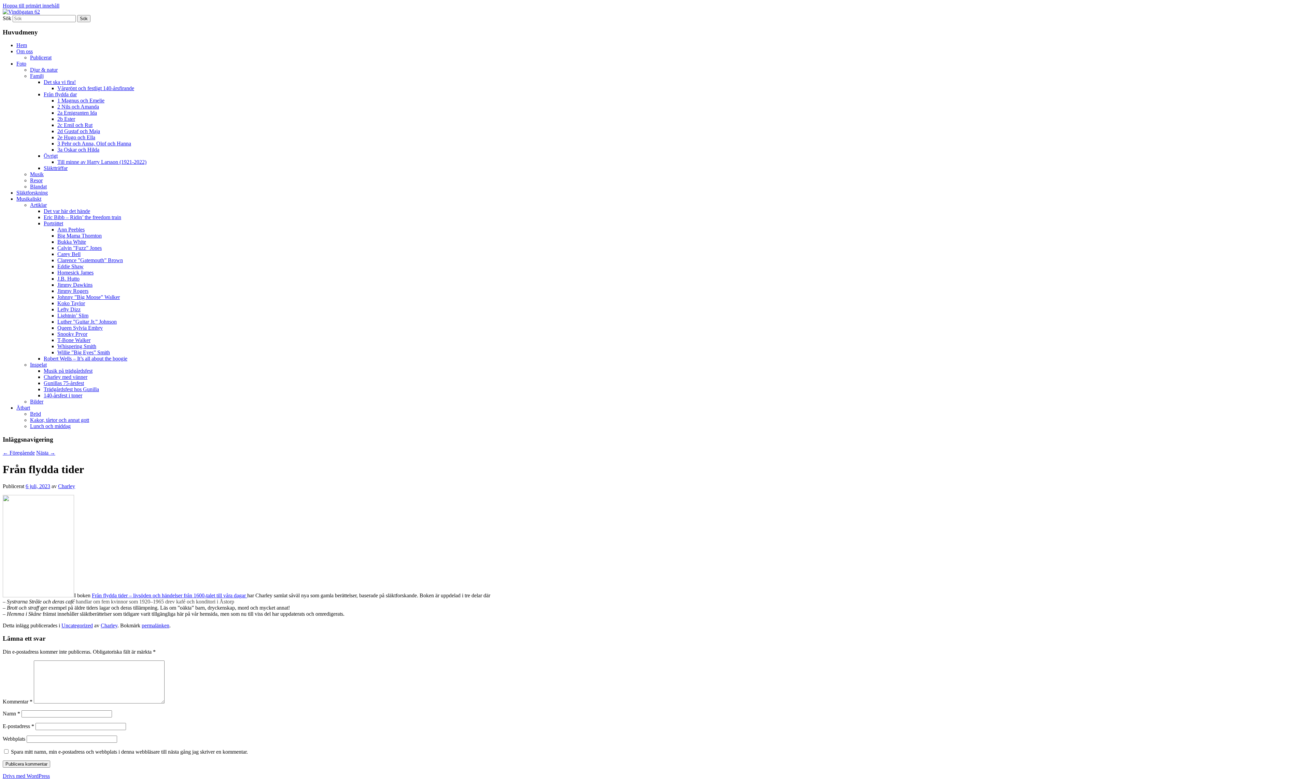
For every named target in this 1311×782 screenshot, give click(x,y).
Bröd (35, 414)
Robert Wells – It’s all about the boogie (85, 358)
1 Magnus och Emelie (80, 100)
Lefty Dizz (69, 309)
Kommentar (17, 702)
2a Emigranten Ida (77, 113)
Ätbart (23, 408)
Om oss (24, 51)
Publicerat (41, 57)
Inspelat (38, 365)
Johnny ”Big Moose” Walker (88, 297)
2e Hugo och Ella (76, 137)
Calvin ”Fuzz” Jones (79, 248)
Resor (36, 180)
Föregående (19, 453)
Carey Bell (69, 254)
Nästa (45, 453)
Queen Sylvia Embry (80, 328)
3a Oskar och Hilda (78, 150)
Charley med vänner (65, 377)
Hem (21, 45)
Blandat (38, 186)
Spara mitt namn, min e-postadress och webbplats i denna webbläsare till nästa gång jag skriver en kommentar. (129, 752)
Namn (11, 713)
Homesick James (75, 272)
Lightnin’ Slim (72, 315)
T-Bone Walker (73, 340)
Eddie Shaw (70, 266)
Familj (37, 76)
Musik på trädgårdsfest (68, 371)
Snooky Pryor (72, 334)
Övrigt (51, 156)
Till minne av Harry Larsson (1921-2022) (101, 162)
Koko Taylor (71, 303)
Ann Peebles (71, 229)
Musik (37, 174)
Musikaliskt (28, 199)
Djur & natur (44, 70)
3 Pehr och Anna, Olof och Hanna (94, 143)
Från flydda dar (60, 94)
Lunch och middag (50, 426)
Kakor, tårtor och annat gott (59, 420)
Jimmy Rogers (72, 291)
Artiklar (38, 205)
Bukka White (71, 242)
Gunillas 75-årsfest (64, 383)
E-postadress (18, 726)
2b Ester (66, 119)
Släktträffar (56, 168)
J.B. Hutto (68, 279)
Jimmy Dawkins (75, 285)
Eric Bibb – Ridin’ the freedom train (82, 217)
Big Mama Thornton (79, 236)
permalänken (155, 625)
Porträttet (53, 223)
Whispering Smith (76, 346)
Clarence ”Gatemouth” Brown (90, 260)
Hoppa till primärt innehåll (31, 6)
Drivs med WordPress (26, 776)
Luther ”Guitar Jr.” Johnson (87, 322)
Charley (66, 486)
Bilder (36, 401)
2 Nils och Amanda (78, 107)
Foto (21, 64)
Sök (7, 18)
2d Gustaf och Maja (78, 131)
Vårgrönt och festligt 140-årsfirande (95, 88)
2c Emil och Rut (75, 125)
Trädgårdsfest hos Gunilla (71, 389)
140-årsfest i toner (63, 395)
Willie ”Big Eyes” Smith (83, 352)
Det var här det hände (67, 211)
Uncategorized (77, 625)
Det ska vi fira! (60, 82)
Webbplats (14, 739)
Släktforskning (32, 193)
